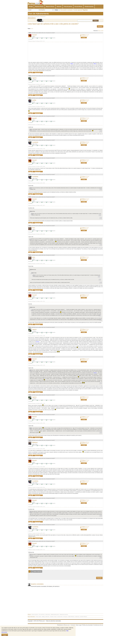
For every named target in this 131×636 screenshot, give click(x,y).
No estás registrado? (80, 10)
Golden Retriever (71, 616)
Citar (30, 72)
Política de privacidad (87, 625)
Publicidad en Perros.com (63, 625)
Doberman (77, 616)
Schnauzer (65, 616)
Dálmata (37, 341)
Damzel (99, 30)
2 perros (85, 35)
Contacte (73, 625)
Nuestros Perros (39, 6)
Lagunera (34, 77)
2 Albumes (85, 442)
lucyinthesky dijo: (33, 269)
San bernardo (59, 616)
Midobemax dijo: (31, 552)
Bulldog (43, 616)
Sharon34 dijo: (30, 185)
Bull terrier (47, 616)
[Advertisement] (39, 51)
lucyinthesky (35, 142)
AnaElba (34, 100)
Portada (31, 6)
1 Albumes (85, 77)
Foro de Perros (78, 6)
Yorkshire (52, 616)
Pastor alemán (38, 616)
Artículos (59, 6)
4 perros (85, 101)
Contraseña (42, 10)
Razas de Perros (50, 6)
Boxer (55, 616)
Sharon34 (34, 34)
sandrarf (102, 30)
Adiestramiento (42, 16)
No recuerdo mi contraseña (67, 10)
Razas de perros (35, 614)
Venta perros (47, 614)
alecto (33, 227)
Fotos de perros (68, 6)
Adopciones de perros (64, 614)
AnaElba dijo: (30, 127)
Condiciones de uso (98, 625)
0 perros (85, 78)
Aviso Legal (78, 625)
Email (29, 10)
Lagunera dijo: (30, 236)
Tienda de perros (89, 6)
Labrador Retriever (83, 616)
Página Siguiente (37, 571)
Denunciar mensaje (37, 72)
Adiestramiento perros (55, 614)
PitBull (71, 63)
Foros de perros (37, 16)
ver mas (84, 37)
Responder (100, 26)
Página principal (30, 16)
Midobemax (35, 442)
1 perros (85, 143)
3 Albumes (85, 34)
